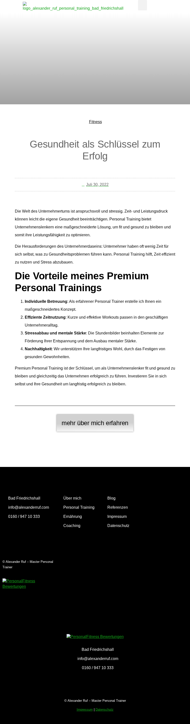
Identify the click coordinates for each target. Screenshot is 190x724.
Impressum (85, 709)
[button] (142, 5)
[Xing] (35, 530)
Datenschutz (104, 709)
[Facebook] (22, 530)
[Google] (8, 530)
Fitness (95, 122)
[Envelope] (8, 543)
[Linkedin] (48, 530)
